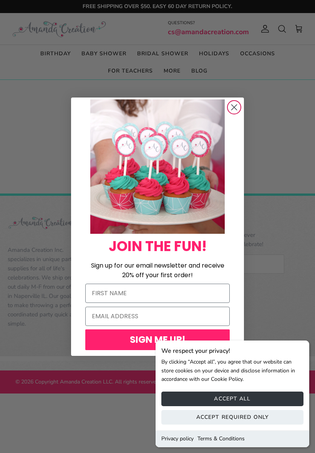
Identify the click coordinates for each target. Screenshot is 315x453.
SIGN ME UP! (158, 339)
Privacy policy (177, 438)
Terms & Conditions (221, 438)
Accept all (232, 398)
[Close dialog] (234, 107)
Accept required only (232, 417)
